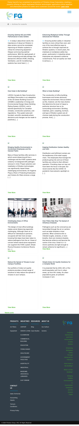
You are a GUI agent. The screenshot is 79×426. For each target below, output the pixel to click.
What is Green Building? (68, 371)
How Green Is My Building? (68, 365)
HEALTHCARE (24, 353)
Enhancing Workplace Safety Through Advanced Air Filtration (68, 353)
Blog (32, 327)
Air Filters (13, 327)
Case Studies (35, 331)
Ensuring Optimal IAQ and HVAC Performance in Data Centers (68, 338)
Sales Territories (15, 394)
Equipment (13, 331)
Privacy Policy (14, 410)
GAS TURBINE (24, 380)
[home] (17, 16)
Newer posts (9, 313)
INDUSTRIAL (24, 367)
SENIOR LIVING (25, 331)
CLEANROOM (24, 335)
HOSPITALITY (24, 363)
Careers (44, 331)
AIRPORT (23, 327)
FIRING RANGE (25, 349)
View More (11, 80)
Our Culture (45, 327)
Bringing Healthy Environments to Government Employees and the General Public (68, 385)
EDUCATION (24, 345)
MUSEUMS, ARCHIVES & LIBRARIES (24, 374)
